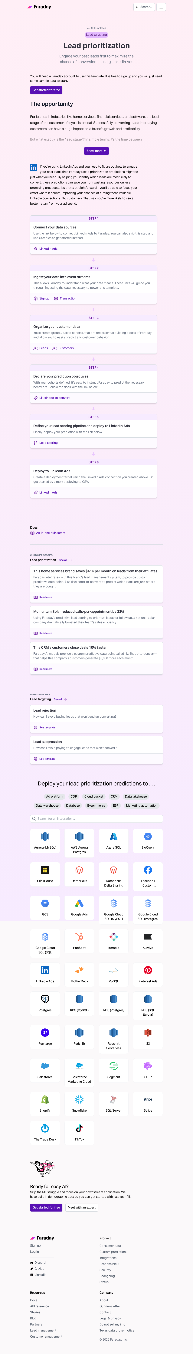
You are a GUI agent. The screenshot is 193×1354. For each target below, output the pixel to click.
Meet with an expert (82, 1207)
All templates (98, 28)
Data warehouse (47, 806)
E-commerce (96, 806)
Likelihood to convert (54, 398)
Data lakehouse (136, 796)
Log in (34, 1252)
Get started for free (46, 90)
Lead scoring (48, 443)
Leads (43, 348)
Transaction (68, 298)
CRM (114, 796)
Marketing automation (141, 806)
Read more (45, 597)
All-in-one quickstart (50, 533)
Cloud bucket (93, 796)
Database (73, 806)
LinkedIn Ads (48, 249)
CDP (74, 796)
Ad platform (54, 796)
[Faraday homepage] (39, 7)
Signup (44, 298)
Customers (66, 348)
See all (63, 560)
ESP (116, 806)
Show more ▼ (96, 151)
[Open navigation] (161, 7)
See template (47, 727)
